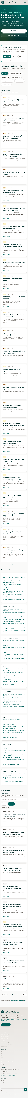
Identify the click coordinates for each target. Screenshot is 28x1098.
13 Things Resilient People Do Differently (12, 621)
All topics (4, 73)
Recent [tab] (4, 804)
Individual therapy (5, 1034)
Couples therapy (5, 1036)
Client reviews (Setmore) (7, 1062)
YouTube (3, 1083)
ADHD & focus (5, 77)
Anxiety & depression (7, 81)
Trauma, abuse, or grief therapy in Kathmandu (13, 706)
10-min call (14, 30)
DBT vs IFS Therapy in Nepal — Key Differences (13, 730)
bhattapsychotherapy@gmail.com (9, 1073)
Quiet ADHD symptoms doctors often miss (13, 675)
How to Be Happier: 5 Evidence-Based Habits (13, 619)
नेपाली (20, 56)
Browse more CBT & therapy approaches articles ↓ (14, 659)
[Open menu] (25, 2)
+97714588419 (4, 1071)
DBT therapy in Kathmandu (9, 728)
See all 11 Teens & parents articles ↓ (12, 764)
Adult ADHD (4, 1040)
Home (2, 9)
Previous (4, 994)
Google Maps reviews (6, 1064)
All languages (7, 56)
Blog (2, 1056)
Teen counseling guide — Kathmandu (11, 757)
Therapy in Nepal (6, 84)
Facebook (3, 1080)
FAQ (2, 1058)
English (14, 56)
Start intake (6, 1024)
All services (3, 1032)
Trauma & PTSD (5, 1038)
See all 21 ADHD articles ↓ (9, 684)
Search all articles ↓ (18, 60)
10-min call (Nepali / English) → (8, 564)
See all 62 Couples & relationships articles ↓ (14, 599)
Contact (3, 1054)
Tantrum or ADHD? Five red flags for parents (13, 681)
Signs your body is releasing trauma (11, 704)
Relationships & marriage (16, 73)
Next (24, 994)
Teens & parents (19, 81)
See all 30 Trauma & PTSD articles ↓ (12, 710)
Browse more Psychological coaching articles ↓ (14, 782)
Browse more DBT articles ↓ (10, 737)
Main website (4, 1085)
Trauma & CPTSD (16, 77)
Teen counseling (5, 1042)
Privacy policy (4, 1060)
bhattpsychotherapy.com (12, 1094)
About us (3, 1052)
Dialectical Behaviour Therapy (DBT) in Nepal (13, 726)
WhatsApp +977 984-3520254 (8, 1075)
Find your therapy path (14, 35)
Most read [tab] (11, 804)
